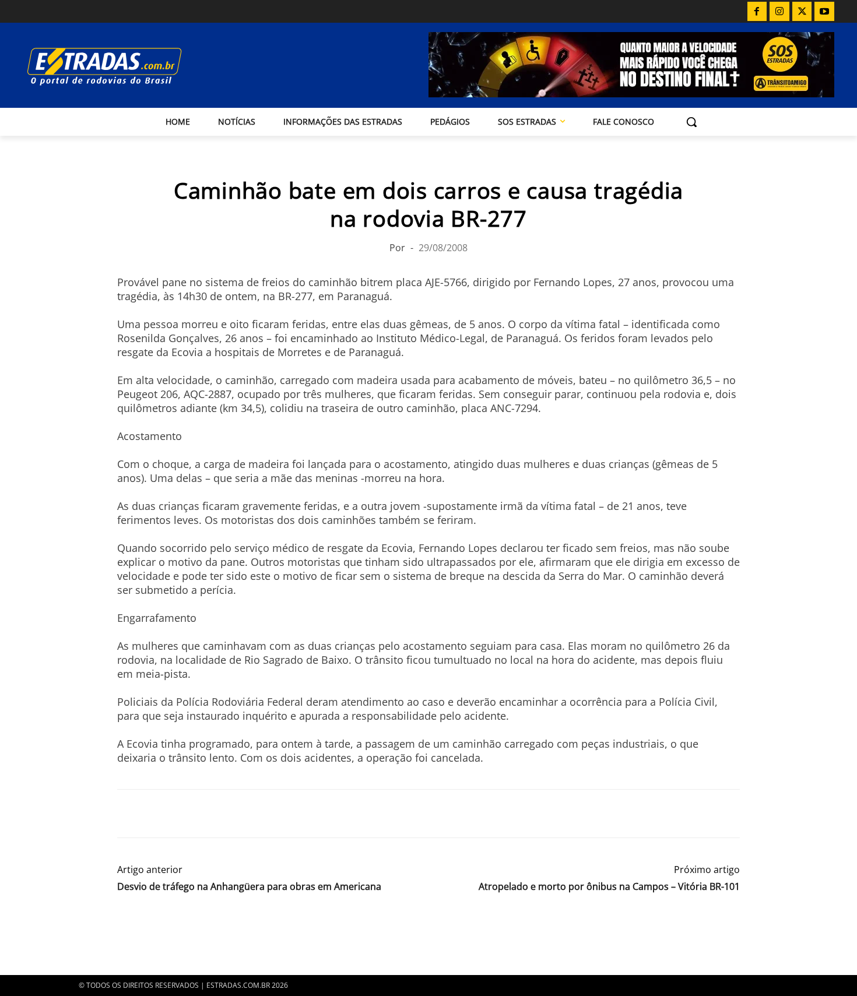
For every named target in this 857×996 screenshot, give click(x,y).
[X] (802, 12)
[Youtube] (824, 12)
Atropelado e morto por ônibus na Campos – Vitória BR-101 (609, 887)
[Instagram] (779, 12)
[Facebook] (757, 12)
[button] (691, 122)
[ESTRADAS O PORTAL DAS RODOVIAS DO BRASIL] (144, 66)
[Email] (209, 813)
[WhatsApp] (182, 813)
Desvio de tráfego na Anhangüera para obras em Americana (249, 887)
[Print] (236, 813)
